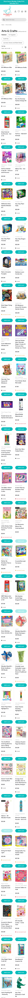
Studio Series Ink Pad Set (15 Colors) (7, 417)
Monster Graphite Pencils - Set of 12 (20, 818)
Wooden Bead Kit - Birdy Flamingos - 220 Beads (21, 633)
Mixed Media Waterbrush (19, 415)
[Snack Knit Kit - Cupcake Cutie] (7, 876)
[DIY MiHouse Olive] (7, 89)
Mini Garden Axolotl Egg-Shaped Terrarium (20, 598)
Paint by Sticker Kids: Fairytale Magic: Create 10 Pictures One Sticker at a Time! (20, 344)
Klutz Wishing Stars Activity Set (6, 632)
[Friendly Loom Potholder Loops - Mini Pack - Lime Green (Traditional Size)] (21, 656)
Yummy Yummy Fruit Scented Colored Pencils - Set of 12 (6, 453)
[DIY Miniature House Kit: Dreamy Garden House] (21, 295)
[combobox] (14, 19)
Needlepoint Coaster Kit (19, 960)
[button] (22, 11)
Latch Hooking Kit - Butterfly (6, 993)
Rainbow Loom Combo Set (19, 273)
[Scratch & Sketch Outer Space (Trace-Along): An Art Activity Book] (7, 911)
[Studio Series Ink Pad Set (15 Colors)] (7, 404)
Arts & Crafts (8, 24)
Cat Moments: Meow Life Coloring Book (19, 526)
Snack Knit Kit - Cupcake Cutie (6, 887)
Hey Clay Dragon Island (20, 240)
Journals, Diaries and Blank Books (12, 43)
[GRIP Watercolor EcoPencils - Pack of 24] (7, 586)
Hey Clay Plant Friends (5, 239)
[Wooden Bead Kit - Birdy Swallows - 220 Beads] (7, 656)
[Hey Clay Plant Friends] (7, 229)
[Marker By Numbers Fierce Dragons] (7, 551)
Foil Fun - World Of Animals (21, 134)
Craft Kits (5, 39)
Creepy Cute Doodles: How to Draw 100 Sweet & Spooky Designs (20, 781)
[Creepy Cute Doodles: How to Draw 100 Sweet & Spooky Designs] (21, 769)
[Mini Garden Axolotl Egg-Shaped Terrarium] (21, 586)
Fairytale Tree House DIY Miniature (5, 381)
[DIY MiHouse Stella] (21, 57)
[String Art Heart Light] (7, 841)
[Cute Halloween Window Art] (7, 330)
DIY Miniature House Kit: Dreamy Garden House (21, 307)
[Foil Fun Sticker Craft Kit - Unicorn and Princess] (7, 157)
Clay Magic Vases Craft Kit (6, 960)
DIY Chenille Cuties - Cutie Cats (19, 922)
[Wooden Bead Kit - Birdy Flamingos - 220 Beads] (21, 621)
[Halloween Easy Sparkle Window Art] (7, 194)
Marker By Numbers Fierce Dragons (6, 563)
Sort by (3, 46)
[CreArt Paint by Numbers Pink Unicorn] (21, 478)
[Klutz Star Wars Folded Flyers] (21, 439)
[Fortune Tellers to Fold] (21, 876)
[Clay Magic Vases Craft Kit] (7, 949)
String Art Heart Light (6, 851)
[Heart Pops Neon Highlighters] (7, 695)
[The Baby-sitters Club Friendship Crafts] (7, 477)
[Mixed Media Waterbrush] (21, 404)
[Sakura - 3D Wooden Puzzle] (7, 806)
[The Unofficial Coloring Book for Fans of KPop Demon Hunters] (7, 732)
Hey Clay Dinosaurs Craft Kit (20, 994)
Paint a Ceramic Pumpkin (6, 273)
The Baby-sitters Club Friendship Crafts (6, 489)
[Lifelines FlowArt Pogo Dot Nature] (21, 732)
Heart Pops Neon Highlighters (6, 707)
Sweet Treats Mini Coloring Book (6, 779)
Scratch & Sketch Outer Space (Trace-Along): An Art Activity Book (6, 925)
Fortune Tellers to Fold (20, 888)
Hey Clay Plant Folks (19, 204)
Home (3, 24)
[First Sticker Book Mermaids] (21, 369)
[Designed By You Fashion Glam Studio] (21, 841)
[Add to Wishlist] (11, 52)
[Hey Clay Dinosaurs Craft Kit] (21, 982)
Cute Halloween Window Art (6, 344)
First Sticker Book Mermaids (20, 382)
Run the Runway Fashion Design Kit (20, 100)
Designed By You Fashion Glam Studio (20, 852)
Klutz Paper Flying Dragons (6, 306)
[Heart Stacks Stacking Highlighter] (21, 695)
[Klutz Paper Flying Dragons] (7, 295)
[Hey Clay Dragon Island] (21, 229)
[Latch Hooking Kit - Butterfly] (7, 982)
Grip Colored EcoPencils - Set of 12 (6, 134)
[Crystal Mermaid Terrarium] (21, 551)
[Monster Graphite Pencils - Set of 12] (21, 806)
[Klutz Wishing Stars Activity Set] (7, 621)
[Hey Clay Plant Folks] (21, 194)
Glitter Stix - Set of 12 (20, 169)
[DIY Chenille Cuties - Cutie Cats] (21, 911)
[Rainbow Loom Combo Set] (21, 262)
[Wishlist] (19, 11)
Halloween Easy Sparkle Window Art (6, 205)
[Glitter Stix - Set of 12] (21, 157)
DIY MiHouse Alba (6, 67)
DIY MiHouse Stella (21, 67)
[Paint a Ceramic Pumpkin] (7, 262)
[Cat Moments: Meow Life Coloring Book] (21, 513)
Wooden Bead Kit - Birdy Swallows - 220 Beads (7, 668)
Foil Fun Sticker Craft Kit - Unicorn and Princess (7, 170)
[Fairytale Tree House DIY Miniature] (7, 369)
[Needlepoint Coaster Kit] (21, 949)
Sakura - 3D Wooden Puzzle (5, 816)
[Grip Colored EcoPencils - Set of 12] (7, 122)
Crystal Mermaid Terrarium (20, 562)
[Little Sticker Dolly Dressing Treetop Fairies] (7, 513)
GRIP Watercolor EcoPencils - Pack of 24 (6, 598)
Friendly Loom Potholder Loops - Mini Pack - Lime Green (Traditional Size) (20, 670)
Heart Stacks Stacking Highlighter (19, 708)
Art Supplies (12, 35)
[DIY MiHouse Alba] (7, 57)
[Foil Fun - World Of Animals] (21, 122)
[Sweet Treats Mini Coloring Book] (7, 769)
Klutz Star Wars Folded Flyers (20, 450)
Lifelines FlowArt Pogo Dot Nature (20, 743)
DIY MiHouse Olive (6, 99)
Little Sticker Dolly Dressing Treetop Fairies (6, 528)
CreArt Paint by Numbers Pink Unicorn (20, 489)
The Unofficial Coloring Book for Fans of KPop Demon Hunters (6, 744)
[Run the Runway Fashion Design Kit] (21, 89)
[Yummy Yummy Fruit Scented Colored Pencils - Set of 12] (7, 439)
